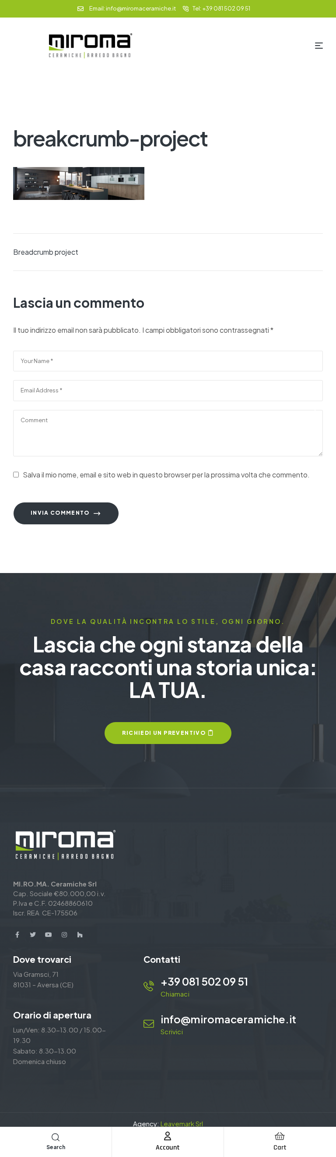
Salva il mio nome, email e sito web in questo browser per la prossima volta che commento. (166, 474)
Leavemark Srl (182, 1123)
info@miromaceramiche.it (228, 1018)
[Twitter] (33, 935)
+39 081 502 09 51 (204, 981)
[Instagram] (64, 935)
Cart (280, 1147)
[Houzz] (80, 935)
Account (168, 1147)
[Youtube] (48, 935)
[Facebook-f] (17, 935)
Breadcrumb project (45, 251)
